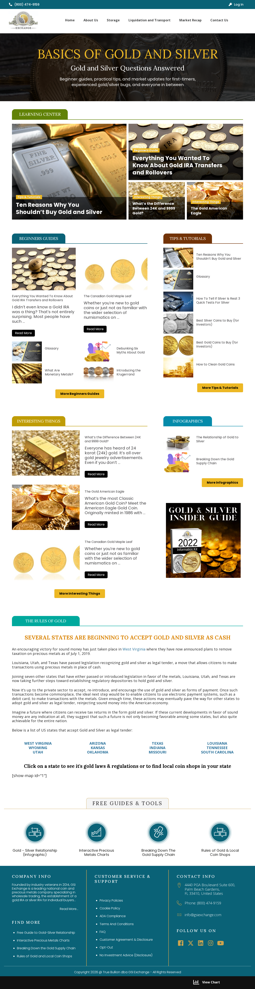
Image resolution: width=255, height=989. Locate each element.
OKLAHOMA (97, 752)
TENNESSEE (217, 747)
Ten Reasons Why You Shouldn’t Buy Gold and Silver (218, 256)
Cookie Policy (110, 908)
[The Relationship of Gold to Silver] (178, 440)
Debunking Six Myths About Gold (131, 350)
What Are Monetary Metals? (59, 372)
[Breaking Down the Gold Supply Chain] (178, 462)
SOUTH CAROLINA (217, 752)
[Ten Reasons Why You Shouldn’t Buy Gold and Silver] (178, 258)
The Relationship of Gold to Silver (217, 439)
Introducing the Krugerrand (129, 372)
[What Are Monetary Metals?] (27, 373)
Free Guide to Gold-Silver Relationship (46, 932)
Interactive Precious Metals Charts (96, 852)
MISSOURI (157, 752)
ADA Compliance (113, 916)
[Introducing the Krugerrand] (99, 373)
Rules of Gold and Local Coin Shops (44, 956)
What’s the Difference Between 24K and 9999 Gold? (113, 439)
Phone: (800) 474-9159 (203, 903)
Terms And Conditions (117, 924)
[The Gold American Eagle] (46, 507)
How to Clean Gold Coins (215, 364)
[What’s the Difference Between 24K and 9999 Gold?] (46, 453)
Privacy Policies (111, 900)
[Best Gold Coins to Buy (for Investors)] (178, 345)
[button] (23, 333)
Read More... (69, 909)
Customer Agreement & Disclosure (126, 939)
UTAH (38, 752)
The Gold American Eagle (104, 491)
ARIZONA (97, 743)
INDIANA (157, 747)
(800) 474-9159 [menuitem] (26, 4)
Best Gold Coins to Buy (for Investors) (217, 344)
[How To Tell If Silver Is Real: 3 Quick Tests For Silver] (178, 302)
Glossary (52, 348)
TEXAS (157, 743)
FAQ (103, 932)
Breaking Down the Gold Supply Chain (215, 461)
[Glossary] (27, 351)
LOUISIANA (217, 743)
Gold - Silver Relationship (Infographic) (35, 852)
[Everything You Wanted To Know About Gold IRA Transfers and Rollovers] (44, 288)
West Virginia (134, 649)
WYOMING (38, 747)
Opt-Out (106, 947)
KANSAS (98, 747)
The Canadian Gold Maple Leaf (107, 296)
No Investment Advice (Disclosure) (126, 955)
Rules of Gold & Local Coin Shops (220, 852)
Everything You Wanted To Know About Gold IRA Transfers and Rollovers (42, 298)
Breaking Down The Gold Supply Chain (158, 852)
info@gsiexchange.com (203, 914)
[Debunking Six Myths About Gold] (99, 351)
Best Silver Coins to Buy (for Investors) (217, 322)
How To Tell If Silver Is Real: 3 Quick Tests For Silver (218, 300)
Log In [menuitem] (238, 4)
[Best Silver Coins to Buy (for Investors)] (178, 324)
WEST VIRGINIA (38, 743)
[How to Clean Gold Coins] (178, 367)
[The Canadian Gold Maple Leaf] (115, 288)
